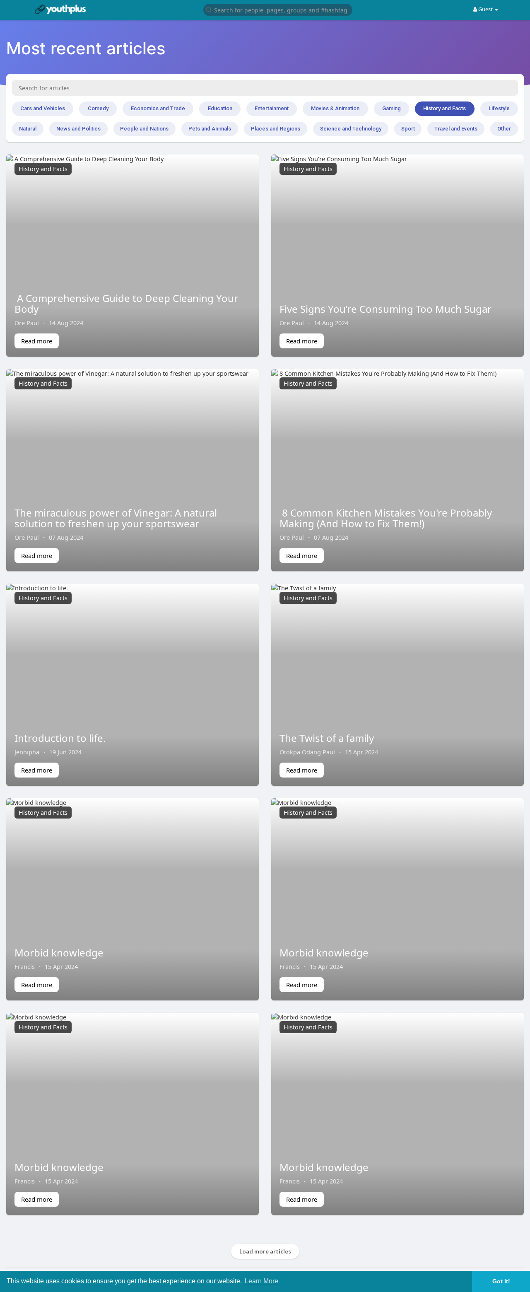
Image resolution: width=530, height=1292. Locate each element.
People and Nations (144, 129)
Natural (27, 129)
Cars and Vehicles (42, 108)
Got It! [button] (501, 1281)
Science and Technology (350, 129)
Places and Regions (275, 129)
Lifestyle (499, 108)
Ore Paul (26, 323)
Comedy (98, 108)
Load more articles (265, 1251)
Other (504, 129)
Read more (36, 341)
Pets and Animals (209, 129)
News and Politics (78, 129)
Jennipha (26, 752)
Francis (24, 966)
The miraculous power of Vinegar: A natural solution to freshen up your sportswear (115, 518)
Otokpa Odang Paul (307, 752)
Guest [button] (485, 9)
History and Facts (444, 108)
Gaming (391, 108)
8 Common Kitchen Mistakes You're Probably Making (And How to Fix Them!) (385, 518)
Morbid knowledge (59, 952)
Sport (408, 129)
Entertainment (272, 108)
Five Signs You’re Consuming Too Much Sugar (385, 309)
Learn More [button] (261, 1281)
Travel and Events (455, 129)
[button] (277, 9)
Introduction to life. (60, 738)
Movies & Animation (335, 108)
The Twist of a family (326, 738)
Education (220, 108)
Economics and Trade (158, 108)
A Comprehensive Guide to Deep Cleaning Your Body (126, 303)
